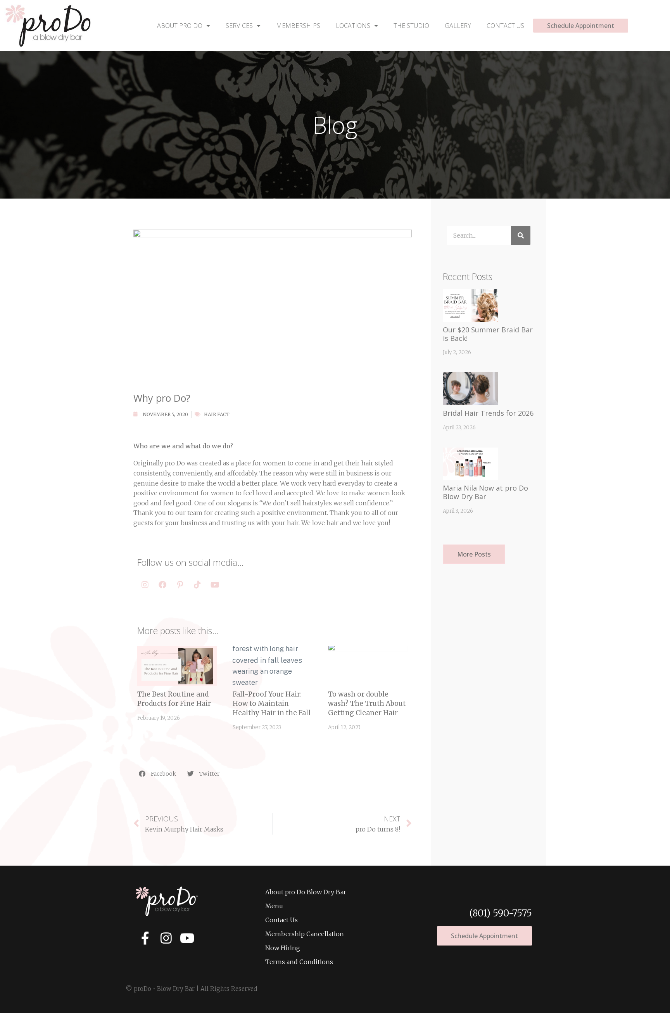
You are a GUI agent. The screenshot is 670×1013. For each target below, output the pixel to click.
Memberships (298, 25)
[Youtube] (215, 585)
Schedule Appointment (580, 25)
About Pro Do (179, 25)
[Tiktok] (197, 585)
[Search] (520, 235)
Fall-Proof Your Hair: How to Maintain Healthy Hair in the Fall (272, 703)
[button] (157, 773)
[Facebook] (162, 585)
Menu (274, 906)
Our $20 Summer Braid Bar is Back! (488, 334)
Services (239, 25)
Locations (353, 25)
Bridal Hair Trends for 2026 (488, 413)
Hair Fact (217, 414)
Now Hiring (282, 948)
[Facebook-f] (145, 938)
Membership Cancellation (304, 934)
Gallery (458, 25)
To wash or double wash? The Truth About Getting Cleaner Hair (367, 703)
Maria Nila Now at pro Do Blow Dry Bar (485, 492)
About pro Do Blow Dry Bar (305, 892)
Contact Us (505, 25)
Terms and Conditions (299, 962)
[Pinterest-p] (180, 585)
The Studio (411, 25)
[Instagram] (145, 585)
